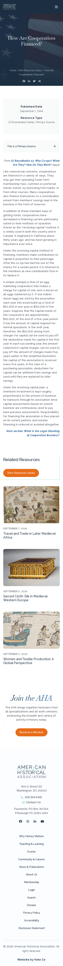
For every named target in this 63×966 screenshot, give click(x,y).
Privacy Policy (31, 912)
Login (31, 889)
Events (31, 851)
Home (13, 70)
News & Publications (31, 866)
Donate (31, 905)
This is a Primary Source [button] (21, 146)
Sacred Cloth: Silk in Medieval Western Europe (25, 598)
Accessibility (31, 920)
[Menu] (56, 6)
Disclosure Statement (31, 928)
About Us (31, 874)
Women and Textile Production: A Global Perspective (28, 661)
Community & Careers (31, 859)
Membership (31, 882)
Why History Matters (31, 836)
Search (31, 897)
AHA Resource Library (30, 70)
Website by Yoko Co (31, 959)
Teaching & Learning (31, 843)
